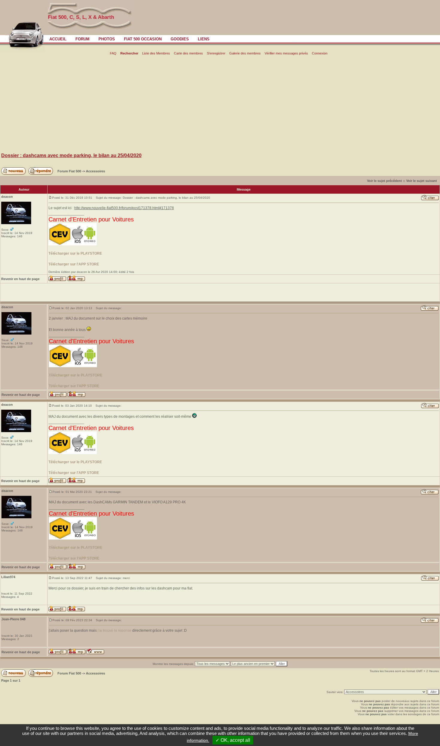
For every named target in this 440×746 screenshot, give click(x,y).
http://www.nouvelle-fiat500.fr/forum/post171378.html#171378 (124, 208)
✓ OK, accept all (233, 740)
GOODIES (180, 39)
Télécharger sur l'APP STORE (73, 264)
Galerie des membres (245, 53)
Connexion (319, 53)
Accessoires (95, 171)
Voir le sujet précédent (384, 181)
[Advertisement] (220, 105)
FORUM (82, 39)
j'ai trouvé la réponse (114, 630)
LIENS (204, 39)
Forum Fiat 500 (69, 171)
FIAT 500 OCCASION (143, 39)
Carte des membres (188, 53)
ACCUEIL (57, 39)
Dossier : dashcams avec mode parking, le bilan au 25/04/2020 (71, 155)
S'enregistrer (216, 53)
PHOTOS (106, 39)
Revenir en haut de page (20, 279)
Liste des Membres (156, 53)
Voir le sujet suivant (421, 181)
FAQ (113, 53)
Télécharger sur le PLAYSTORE (75, 253)
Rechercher (129, 53)
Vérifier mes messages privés (286, 53)
